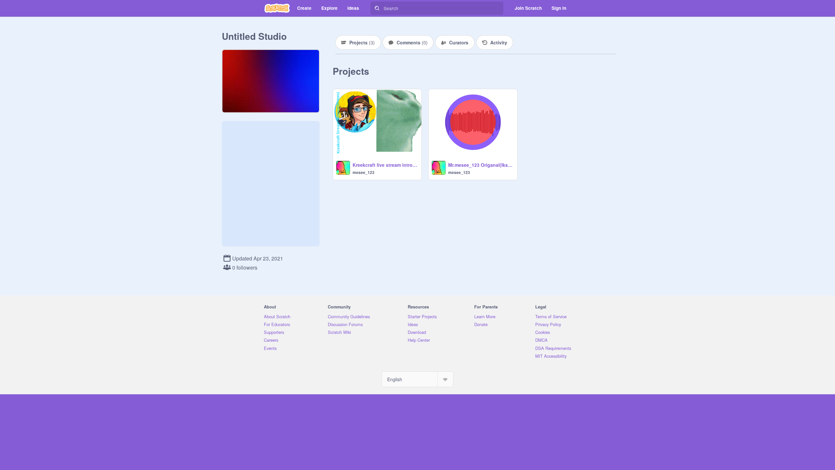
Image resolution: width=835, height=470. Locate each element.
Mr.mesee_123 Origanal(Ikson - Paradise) (480, 165)
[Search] (377, 8)
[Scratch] (277, 8)
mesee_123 (363, 172)
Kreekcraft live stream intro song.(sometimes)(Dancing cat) (385, 165)
